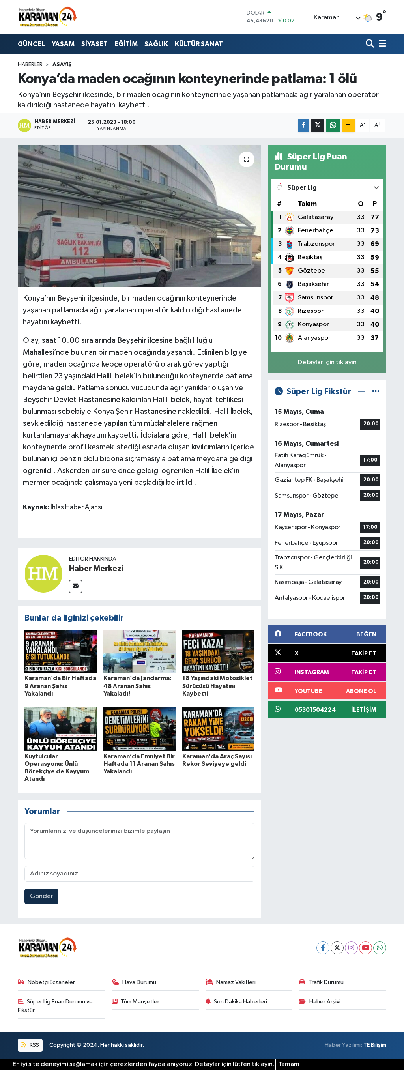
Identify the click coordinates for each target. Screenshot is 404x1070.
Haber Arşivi (324, 1002)
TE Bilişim (374, 1045)
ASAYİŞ (62, 64)
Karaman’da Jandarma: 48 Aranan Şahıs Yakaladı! (137, 685)
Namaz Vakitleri (236, 982)
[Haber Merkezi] (43, 573)
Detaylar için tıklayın (327, 362)
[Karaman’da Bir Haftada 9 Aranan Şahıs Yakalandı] (60, 651)
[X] (337, 947)
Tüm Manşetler (140, 1002)
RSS (33, 1045)
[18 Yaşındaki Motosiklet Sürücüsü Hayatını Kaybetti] (218, 651)
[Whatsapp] (379, 947)
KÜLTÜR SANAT (199, 44)
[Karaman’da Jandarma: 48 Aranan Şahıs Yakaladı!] (139, 651)
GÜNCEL (31, 44)
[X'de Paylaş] (317, 125)
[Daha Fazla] (348, 125)
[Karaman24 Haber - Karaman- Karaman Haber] (47, 17)
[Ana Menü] (381, 44)
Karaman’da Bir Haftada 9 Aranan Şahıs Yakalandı (60, 685)
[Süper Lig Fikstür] (376, 391)
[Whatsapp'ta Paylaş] (333, 125)
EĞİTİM (126, 44)
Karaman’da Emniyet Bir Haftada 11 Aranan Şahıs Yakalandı (139, 763)
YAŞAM (63, 44)
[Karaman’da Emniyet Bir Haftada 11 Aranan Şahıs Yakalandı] (139, 729)
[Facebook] (322, 947)
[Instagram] (351, 947)
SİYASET (94, 44)
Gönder (41, 896)
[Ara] (371, 44)
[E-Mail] (75, 586)
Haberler (30, 64)
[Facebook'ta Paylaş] (303, 125)
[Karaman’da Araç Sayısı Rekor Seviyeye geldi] (218, 729)
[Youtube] (365, 947)
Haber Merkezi (96, 568)
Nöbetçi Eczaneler (51, 982)
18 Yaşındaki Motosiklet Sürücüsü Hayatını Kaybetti (217, 685)
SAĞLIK (156, 44)
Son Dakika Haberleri (240, 1002)
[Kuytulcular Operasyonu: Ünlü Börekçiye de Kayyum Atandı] (60, 729)
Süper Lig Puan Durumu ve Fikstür (55, 1006)
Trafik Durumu (326, 982)
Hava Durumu (139, 982)
